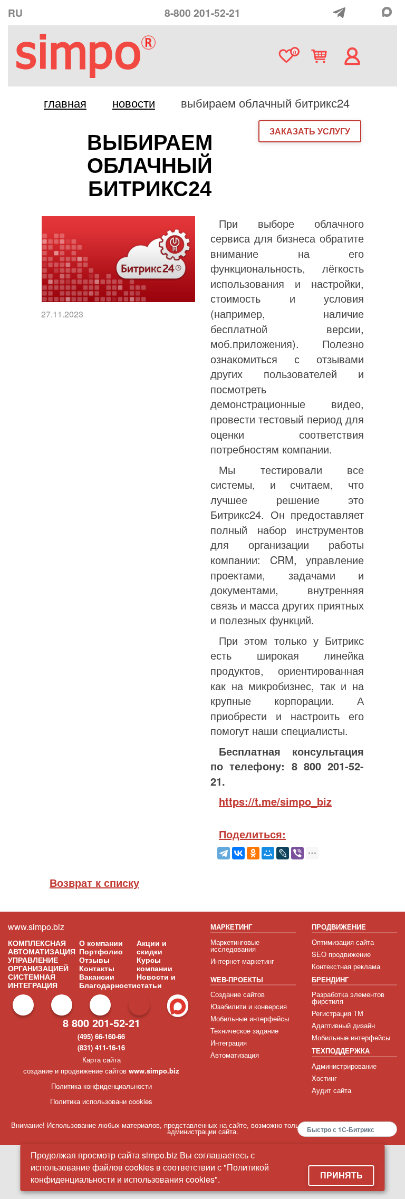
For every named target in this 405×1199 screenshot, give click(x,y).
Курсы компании (154, 963)
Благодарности (108, 985)
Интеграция (228, 1043)
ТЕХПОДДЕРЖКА (341, 1051)
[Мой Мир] (268, 853)
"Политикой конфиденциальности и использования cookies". (150, 1173)
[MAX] (389, 12)
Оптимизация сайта (343, 942)
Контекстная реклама (346, 966)
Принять (341, 1175)
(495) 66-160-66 (101, 1036)
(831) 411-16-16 (101, 1047)
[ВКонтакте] (238, 853)
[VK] (373, 13)
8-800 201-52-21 (202, 12)
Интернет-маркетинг (242, 961)
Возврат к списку (94, 882)
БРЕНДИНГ (330, 979)
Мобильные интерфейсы (249, 1018)
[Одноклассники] (253, 853)
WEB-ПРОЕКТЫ (236, 979)
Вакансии (96, 976)
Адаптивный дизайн (343, 1025)
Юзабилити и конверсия (248, 1006)
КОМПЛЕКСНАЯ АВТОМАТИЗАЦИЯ (41, 946)
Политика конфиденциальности (101, 1086)
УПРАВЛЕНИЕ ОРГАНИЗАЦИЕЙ (38, 963)
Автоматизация (234, 1055)
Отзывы (94, 959)
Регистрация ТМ (337, 1013)
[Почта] (358, 12)
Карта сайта (101, 1060)
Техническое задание (244, 1031)
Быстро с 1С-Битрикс (340, 1129)
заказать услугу (309, 131)
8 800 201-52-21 (101, 1022)
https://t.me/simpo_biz (275, 801)
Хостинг (324, 1078)
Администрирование (344, 1066)
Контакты (96, 968)
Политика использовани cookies (101, 1101)
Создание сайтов (237, 994)
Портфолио (101, 951)
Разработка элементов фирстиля (348, 997)
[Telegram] (342, 12)
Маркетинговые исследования (234, 945)
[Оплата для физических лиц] (326, 13)
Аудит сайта (331, 1090)
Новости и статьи (156, 980)
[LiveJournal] (282, 853)
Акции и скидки (152, 946)
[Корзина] (319, 56)
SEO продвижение (341, 954)
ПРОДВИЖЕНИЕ (339, 927)
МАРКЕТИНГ (231, 927)
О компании (101, 942)
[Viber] (297, 853)
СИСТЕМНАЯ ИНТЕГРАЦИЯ (32, 980)
